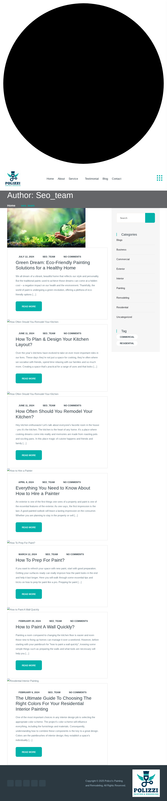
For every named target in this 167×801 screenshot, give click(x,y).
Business (121, 249)
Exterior (120, 268)
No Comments (72, 256)
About (61, 178)
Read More (29, 306)
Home (50, 178)
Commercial (122, 259)
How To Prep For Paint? (40, 560)
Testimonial (92, 178)
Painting (120, 288)
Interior (120, 278)
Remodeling (122, 297)
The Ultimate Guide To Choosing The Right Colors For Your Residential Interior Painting (53, 704)
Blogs (119, 240)
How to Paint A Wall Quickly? (45, 626)
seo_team (48, 256)
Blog (105, 178)
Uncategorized (124, 317)
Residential (122, 307)
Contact (116, 178)
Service (73, 178)
